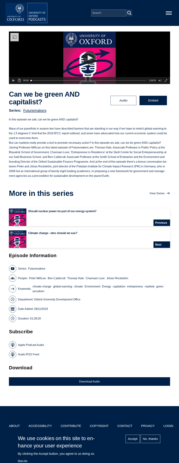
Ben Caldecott (56, 278)
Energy (106, 286)
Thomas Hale (75, 278)
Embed (153, 100)
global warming (62, 286)
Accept (132, 439)
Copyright (99, 426)
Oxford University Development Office (57, 299)
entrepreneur (135, 286)
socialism (38, 291)
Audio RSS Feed (28, 354)
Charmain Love (95, 278)
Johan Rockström (117, 278)
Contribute (71, 426)
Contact (124, 426)
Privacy (148, 426)
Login (168, 426)
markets (150, 286)
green (159, 286)
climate (78, 286)
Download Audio (89, 381)
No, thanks (150, 439)
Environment (92, 286)
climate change (42, 286)
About (14, 426)
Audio (123, 100)
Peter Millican (37, 278)
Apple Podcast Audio (31, 344)
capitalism (119, 286)
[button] (89, 57)
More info (22, 460)
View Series (156, 193)
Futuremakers (34, 110)
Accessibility (40, 426)
